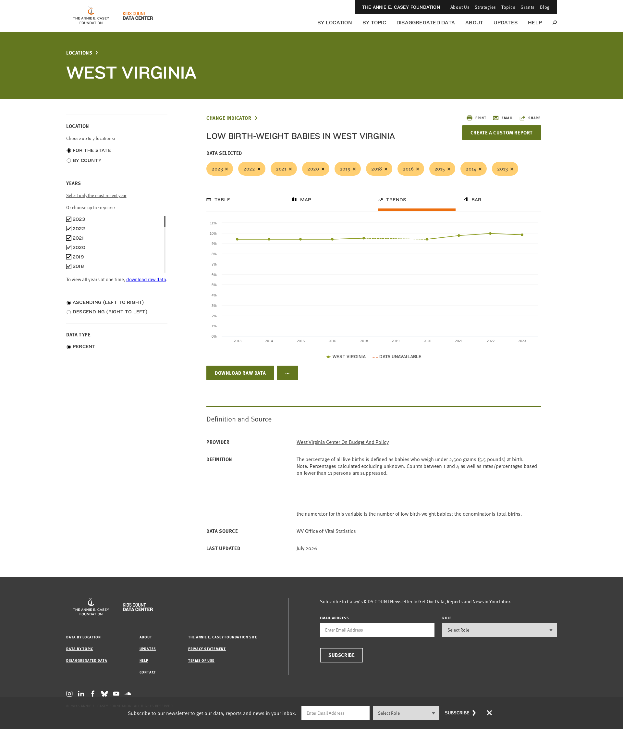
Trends (396, 200)
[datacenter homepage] (138, 15)
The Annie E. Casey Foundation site (222, 637)
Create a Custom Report (501, 132)
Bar (476, 200)
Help (535, 22)
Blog (545, 7)
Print (480, 117)
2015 (439, 168)
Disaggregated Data (426, 22)
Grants (527, 7)
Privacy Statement (207, 648)
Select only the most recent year (96, 195)
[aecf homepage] (91, 16)
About (474, 22)
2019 (345, 168)
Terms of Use (201, 660)
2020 (313, 168)
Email (507, 117)
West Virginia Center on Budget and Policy (342, 442)
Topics (508, 7)
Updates (506, 22)
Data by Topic (79, 648)
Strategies (485, 7)
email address (334, 617)
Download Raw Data (240, 372)
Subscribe (341, 655)
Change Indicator (228, 118)
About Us (460, 7)
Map (306, 200)
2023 (217, 168)
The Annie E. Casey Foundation (401, 7)
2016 (408, 168)
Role (447, 617)
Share (534, 117)
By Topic (374, 22)
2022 (249, 168)
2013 (502, 168)
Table (222, 200)
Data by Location (83, 637)
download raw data (146, 279)
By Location (334, 22)
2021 (281, 168)
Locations (79, 52)
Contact (148, 672)
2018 (376, 168)
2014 (471, 168)
